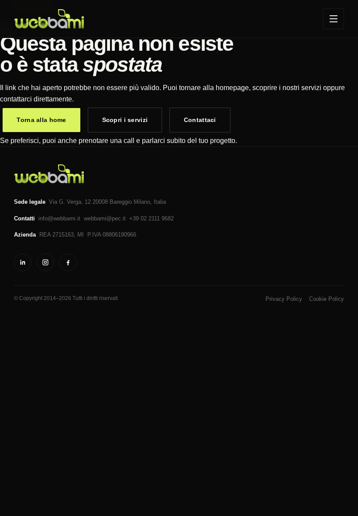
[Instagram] (45, 262)
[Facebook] (68, 262)
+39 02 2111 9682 (151, 218)
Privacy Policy (283, 299)
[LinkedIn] (22, 262)
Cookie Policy (326, 299)
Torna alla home (41, 119)
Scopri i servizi (125, 119)
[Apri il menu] (333, 18)
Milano (142, 202)
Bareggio (121, 202)
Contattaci (200, 119)
